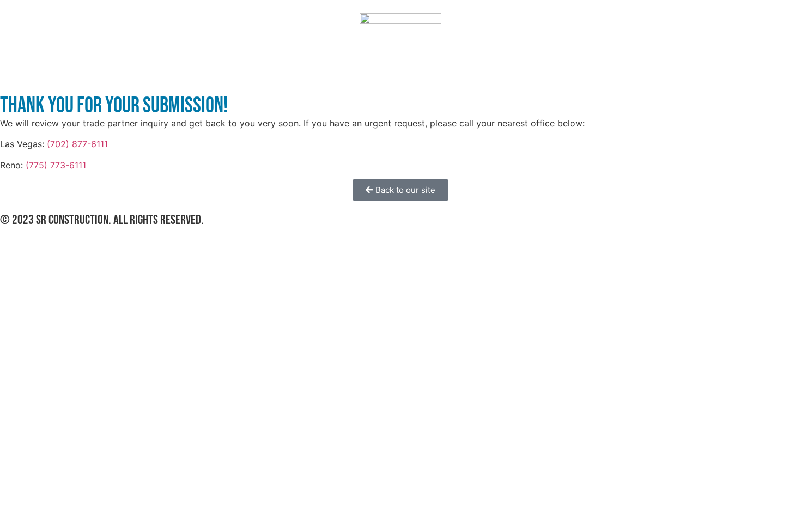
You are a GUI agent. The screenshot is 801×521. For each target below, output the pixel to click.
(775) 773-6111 (56, 165)
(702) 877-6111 (77, 143)
